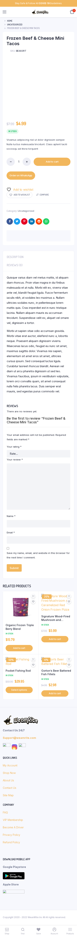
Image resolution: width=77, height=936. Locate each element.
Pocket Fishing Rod (18, 670)
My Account (10, 765)
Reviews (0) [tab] (15, 265)
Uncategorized (14, 24)
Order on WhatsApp (21, 175)
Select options (19, 689)
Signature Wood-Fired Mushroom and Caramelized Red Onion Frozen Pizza (55, 618)
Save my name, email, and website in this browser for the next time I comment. (38, 555)
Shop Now (9, 772)
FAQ (5, 812)
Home (9, 20)
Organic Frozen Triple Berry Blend (20, 627)
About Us (9, 780)
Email (11, 532)
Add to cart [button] (19, 648)
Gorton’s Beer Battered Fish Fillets (56, 672)
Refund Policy (11, 842)
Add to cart (52, 161)
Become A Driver (13, 827)
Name (11, 516)
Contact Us (9, 787)
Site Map (8, 795)
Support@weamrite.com (19, 737)
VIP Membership (13, 819)
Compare (44, 194)
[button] (19, 195)
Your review (15, 459)
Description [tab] (15, 257)
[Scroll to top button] (71, 921)
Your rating (14, 446)
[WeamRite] (40, 12)
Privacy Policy (11, 834)
